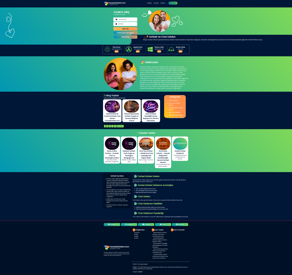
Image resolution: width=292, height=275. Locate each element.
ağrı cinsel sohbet (174, 112)
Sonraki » (120, 126)
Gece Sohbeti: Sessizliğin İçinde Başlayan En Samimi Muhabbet (160, 245)
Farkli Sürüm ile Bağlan (125, 33)
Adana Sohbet (173, 100)
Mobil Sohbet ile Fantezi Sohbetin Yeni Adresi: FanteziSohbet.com (160, 234)
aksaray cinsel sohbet (176, 115)
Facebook (147, 224)
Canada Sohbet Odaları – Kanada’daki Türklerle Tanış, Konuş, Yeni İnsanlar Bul (160, 256)
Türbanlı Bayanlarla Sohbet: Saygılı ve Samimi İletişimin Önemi (160, 239)
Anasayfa (137, 232)
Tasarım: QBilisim (138, 272)
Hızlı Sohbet (173, 3)
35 (115, 126)
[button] (145, 170)
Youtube (112, 224)
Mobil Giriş (125, 37)
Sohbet (163, 3)
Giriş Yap (125, 29)
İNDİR (116, 51)
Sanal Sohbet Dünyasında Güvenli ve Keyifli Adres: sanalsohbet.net (160, 250)
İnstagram (163, 224)
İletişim (149, 3)
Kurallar (156, 3)
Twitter (129, 224)
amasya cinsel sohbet (176, 118)
